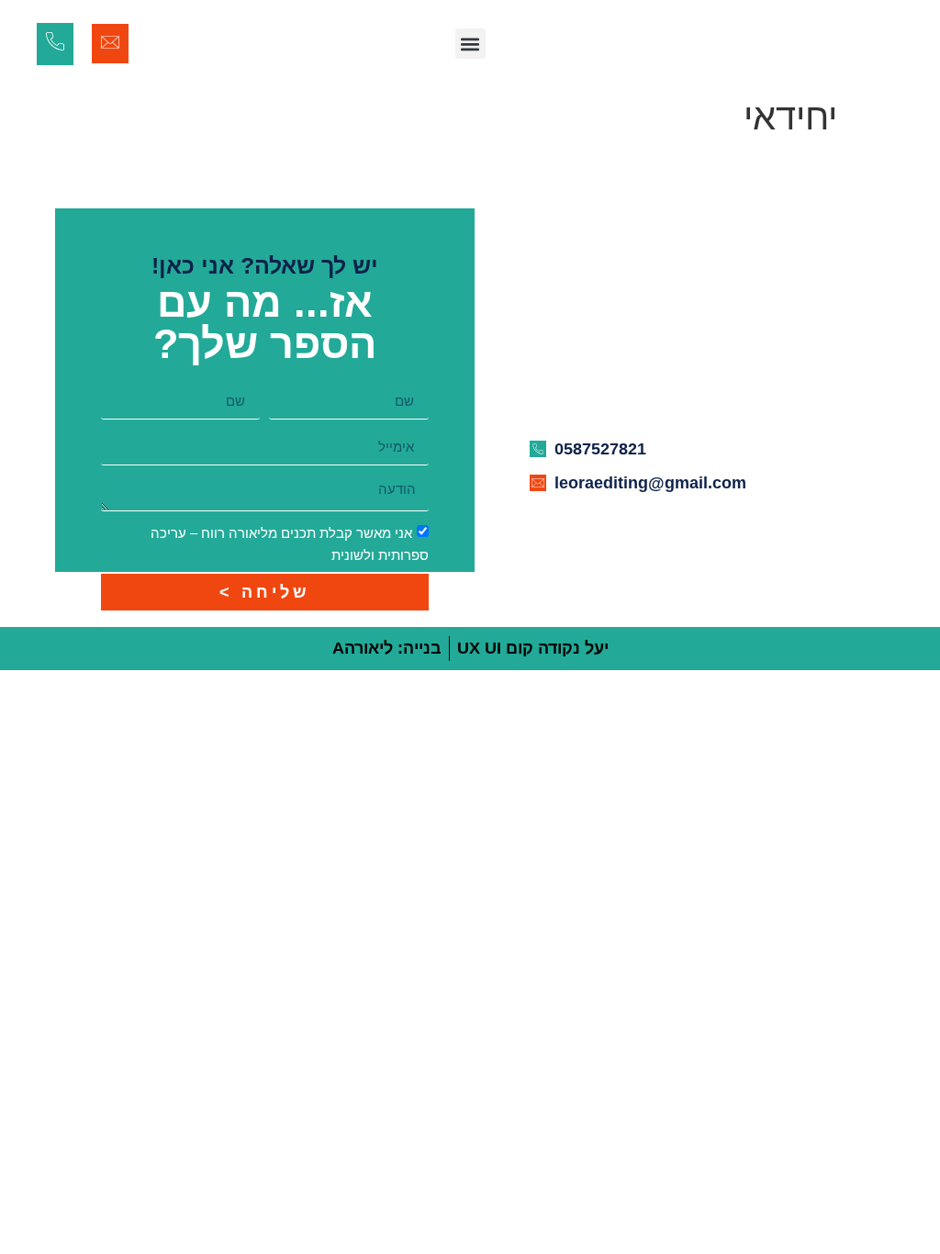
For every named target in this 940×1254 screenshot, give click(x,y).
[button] (470, 43)
